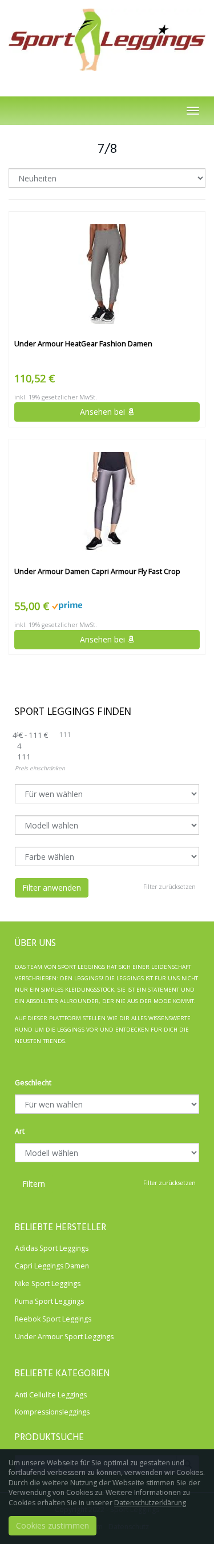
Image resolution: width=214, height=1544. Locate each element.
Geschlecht (33, 1083)
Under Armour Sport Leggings (64, 1336)
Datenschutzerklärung (150, 1502)
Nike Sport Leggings (47, 1283)
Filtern (33, 1183)
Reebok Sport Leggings (53, 1319)
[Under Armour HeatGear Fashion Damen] (107, 274)
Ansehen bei (103, 411)
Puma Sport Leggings (49, 1301)
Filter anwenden (51, 887)
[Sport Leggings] (107, 37)
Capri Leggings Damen (52, 1266)
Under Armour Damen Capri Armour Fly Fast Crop (97, 571)
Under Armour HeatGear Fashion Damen (83, 344)
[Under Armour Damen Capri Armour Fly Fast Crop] (107, 502)
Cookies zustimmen (52, 1525)
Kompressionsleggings (52, 1412)
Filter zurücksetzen (169, 887)
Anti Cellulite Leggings (51, 1395)
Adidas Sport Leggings (51, 1248)
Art (20, 1131)
